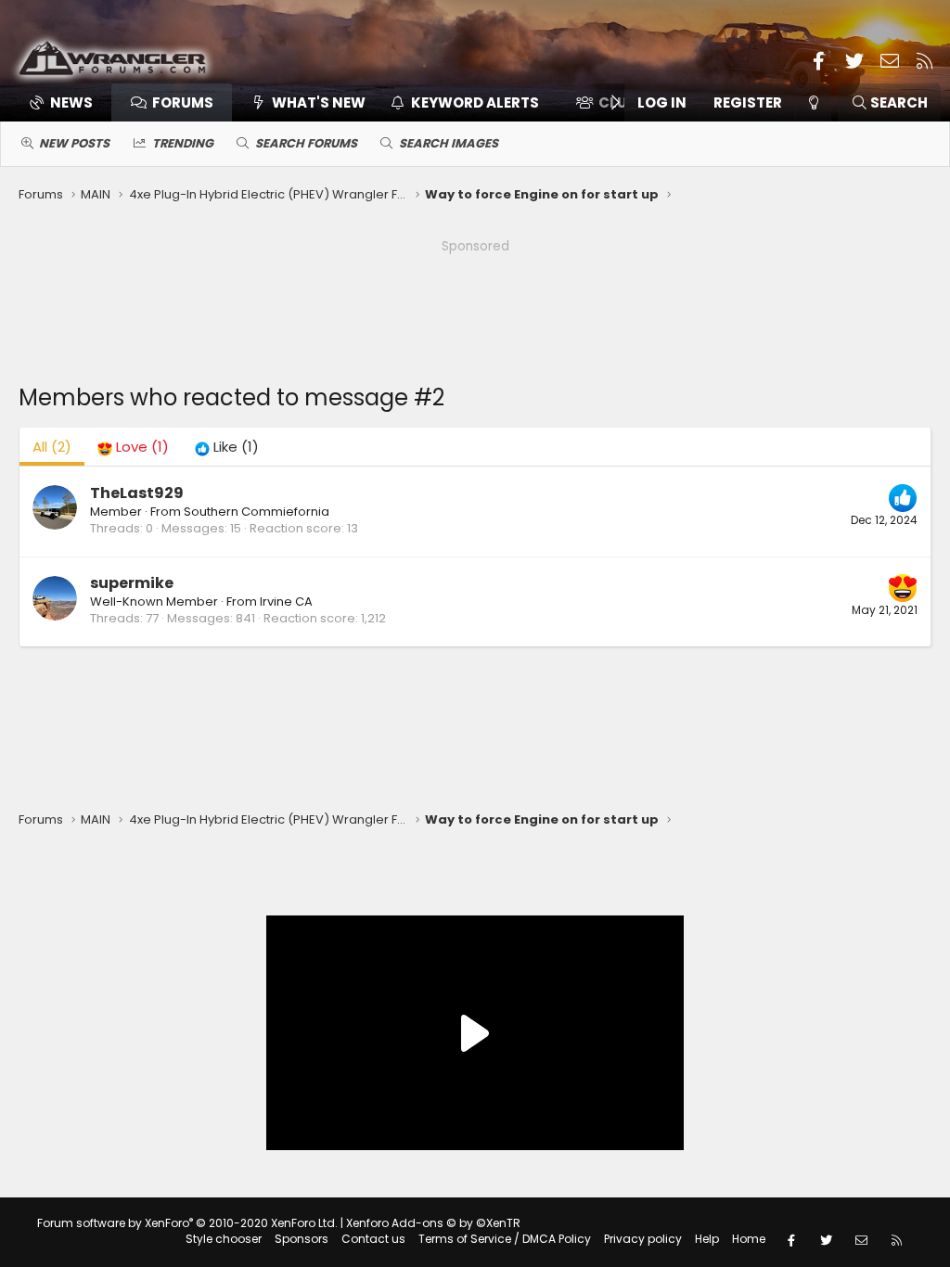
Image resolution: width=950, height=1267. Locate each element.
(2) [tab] (51, 446)
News (71, 102)
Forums (182, 102)
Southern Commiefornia (256, 511)
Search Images (448, 143)
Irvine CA (286, 601)
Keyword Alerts (475, 102)
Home (748, 1239)
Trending (182, 143)
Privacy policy (643, 1239)
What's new (319, 102)
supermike (131, 583)
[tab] (133, 447)
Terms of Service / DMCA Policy (504, 1239)
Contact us (373, 1239)
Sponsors (301, 1239)
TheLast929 (137, 493)
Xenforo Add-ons (433, 1223)
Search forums (306, 143)
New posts (74, 143)
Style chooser (224, 1239)
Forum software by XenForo (187, 1223)
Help (707, 1239)
